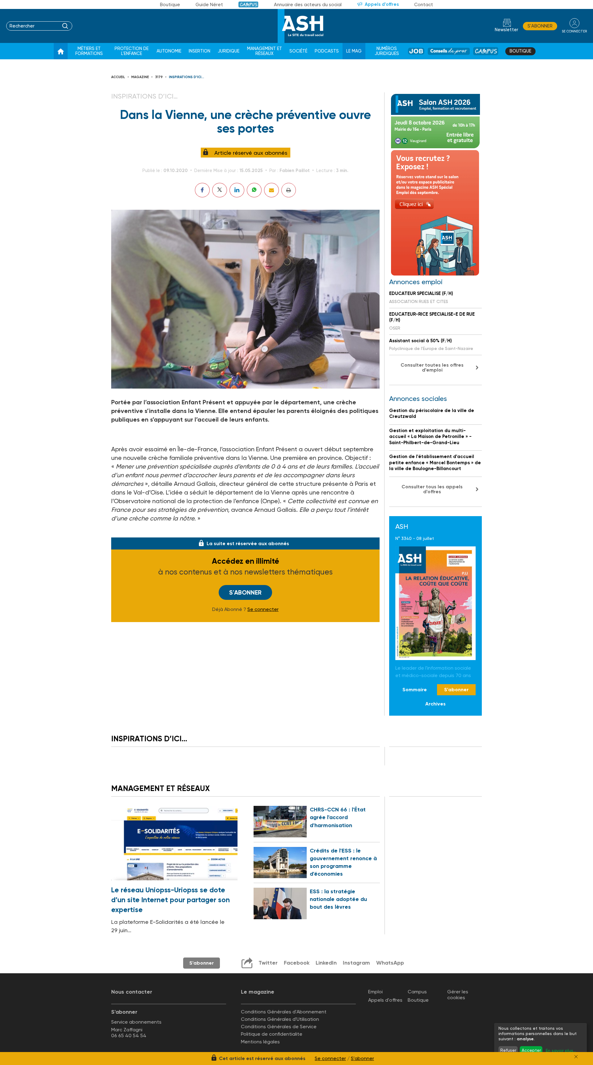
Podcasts (327, 51)
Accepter (531, 1050)
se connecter (574, 31)
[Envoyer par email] (271, 190)
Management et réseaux (264, 51)
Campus (248, 4)
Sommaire (414, 689)
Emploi (375, 992)
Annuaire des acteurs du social (308, 4)
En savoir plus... (561, 1050)
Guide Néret (209, 4)
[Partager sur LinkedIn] (236, 190)
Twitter (268, 962)
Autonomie (169, 51)
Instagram (356, 962)
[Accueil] (60, 51)
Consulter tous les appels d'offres (432, 489)
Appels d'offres (382, 4)
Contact (423, 4)
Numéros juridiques (387, 51)
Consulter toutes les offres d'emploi (432, 367)
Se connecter (263, 609)
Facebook (296, 962)
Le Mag (354, 51)
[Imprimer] (288, 190)
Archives (435, 704)
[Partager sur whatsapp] (254, 190)
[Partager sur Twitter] (219, 190)
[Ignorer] (576, 1056)
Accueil (118, 77)
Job (416, 51)
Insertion (199, 51)
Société (298, 51)
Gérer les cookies (457, 994)
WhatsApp (390, 962)
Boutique (170, 4)
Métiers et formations (89, 51)
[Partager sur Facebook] (202, 190)
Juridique (228, 51)
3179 (159, 77)
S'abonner (540, 26)
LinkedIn (326, 962)
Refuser (508, 1050)
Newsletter (506, 29)
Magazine (140, 77)
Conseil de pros (449, 51)
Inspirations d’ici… (186, 77)
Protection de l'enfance (132, 51)
